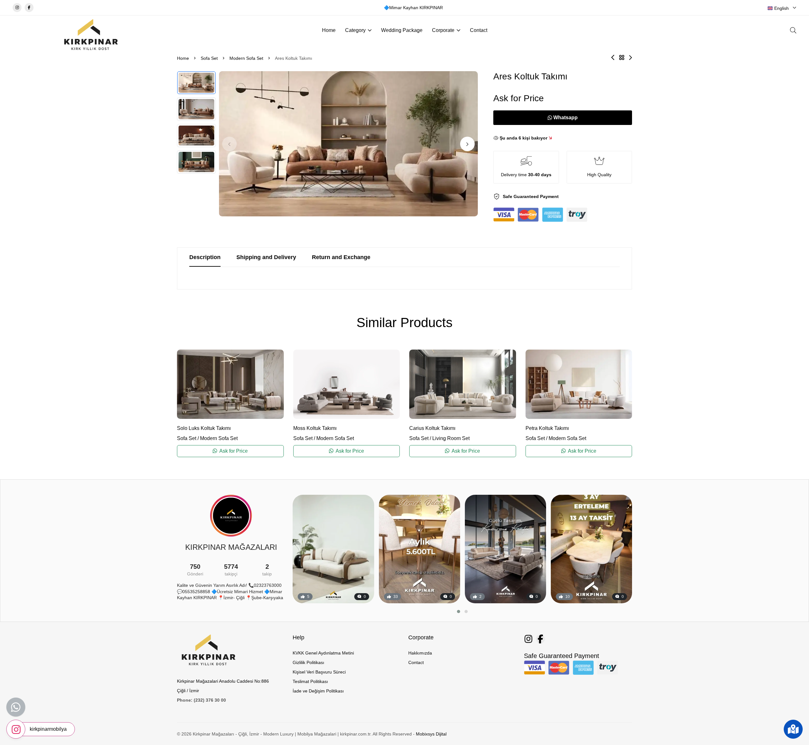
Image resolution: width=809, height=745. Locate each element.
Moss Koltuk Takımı (315, 428)
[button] (467, 144)
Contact (478, 30)
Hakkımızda (420, 652)
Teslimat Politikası (310, 681)
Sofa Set (209, 58)
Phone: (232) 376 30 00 (201, 700)
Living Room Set (451, 438)
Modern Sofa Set (246, 58)
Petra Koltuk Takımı (547, 428)
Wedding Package (402, 30)
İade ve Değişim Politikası (318, 690)
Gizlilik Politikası (308, 662)
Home (329, 30)
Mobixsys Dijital (431, 733)
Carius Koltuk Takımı (432, 428)
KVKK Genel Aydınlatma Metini (323, 652)
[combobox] (782, 8)
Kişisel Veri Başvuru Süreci (319, 671)
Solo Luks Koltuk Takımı (204, 428)
